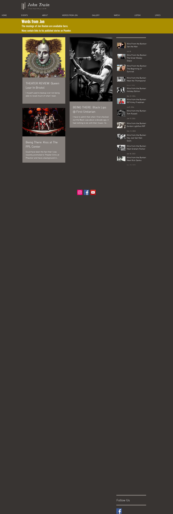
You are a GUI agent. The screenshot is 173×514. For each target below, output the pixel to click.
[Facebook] (86, 192)
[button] (163, 15)
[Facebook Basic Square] (119, 511)
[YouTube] (93, 192)
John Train (39, 4)
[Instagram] (79, 192)
